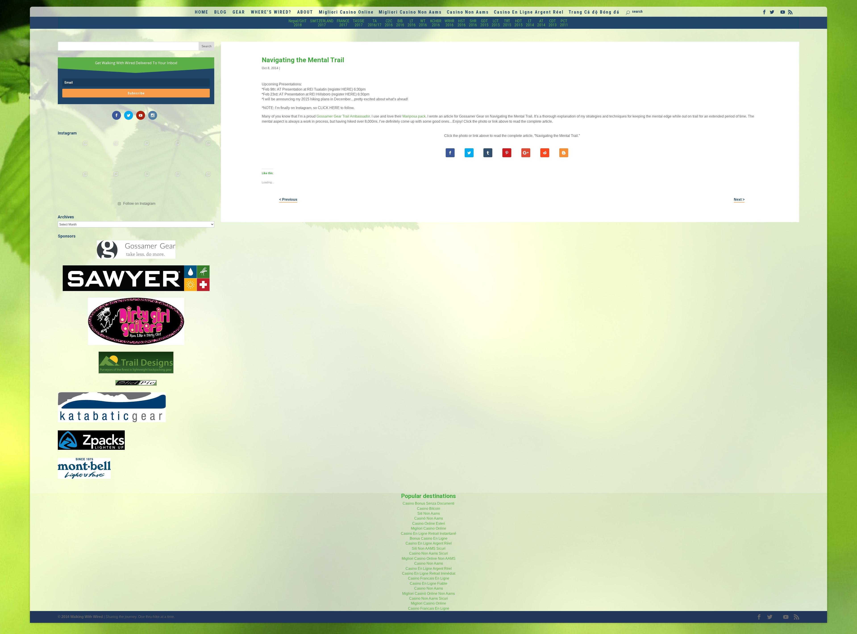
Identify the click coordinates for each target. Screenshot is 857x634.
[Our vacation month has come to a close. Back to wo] (136, 184)
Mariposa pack (414, 116)
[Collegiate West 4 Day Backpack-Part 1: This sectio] (197, 184)
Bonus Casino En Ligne (428, 538)
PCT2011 (564, 23)
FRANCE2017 (343, 23)
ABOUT (305, 12)
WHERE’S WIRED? (271, 12)
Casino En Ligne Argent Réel (529, 12)
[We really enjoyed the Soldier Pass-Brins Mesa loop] (167, 154)
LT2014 (530, 23)
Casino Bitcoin (428, 508)
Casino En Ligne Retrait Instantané (428, 533)
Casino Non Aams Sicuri (428, 553)
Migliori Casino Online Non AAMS (429, 558)
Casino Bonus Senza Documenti (428, 503)
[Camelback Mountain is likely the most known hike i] (105, 154)
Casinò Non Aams (428, 518)
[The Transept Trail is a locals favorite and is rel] (136, 154)
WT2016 (423, 23)
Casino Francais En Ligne (428, 578)
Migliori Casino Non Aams (410, 12)
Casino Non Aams (468, 12)
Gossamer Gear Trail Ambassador (343, 116)
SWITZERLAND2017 (321, 23)
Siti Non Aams (428, 513)
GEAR (239, 12)
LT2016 (412, 23)
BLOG (220, 12)
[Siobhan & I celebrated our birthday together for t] (105, 184)
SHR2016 (473, 23)
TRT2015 (507, 23)
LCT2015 (496, 23)
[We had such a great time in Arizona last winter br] (74, 184)
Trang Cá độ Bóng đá (594, 12)
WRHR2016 (449, 23)
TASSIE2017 (358, 23)
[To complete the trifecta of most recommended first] (197, 154)
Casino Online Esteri (428, 523)
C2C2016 (389, 23)
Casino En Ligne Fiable (428, 583)
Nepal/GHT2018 (298, 23)
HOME (201, 12)
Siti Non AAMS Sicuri (428, 548)
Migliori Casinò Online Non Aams (428, 593)
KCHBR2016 (435, 23)
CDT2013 (553, 23)
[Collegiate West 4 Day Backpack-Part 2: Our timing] (167, 184)
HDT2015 (518, 23)
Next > (739, 199)
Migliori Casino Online (346, 12)
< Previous (288, 199)
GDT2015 (484, 23)
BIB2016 (400, 23)
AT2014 (541, 23)
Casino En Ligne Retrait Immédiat (428, 573)
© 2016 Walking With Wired (80, 617)
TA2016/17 (374, 23)
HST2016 (462, 23)
